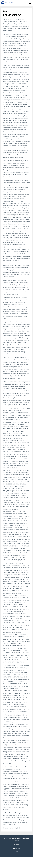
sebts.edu (16, 844)
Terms (17, 852)
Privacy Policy (16, 848)
